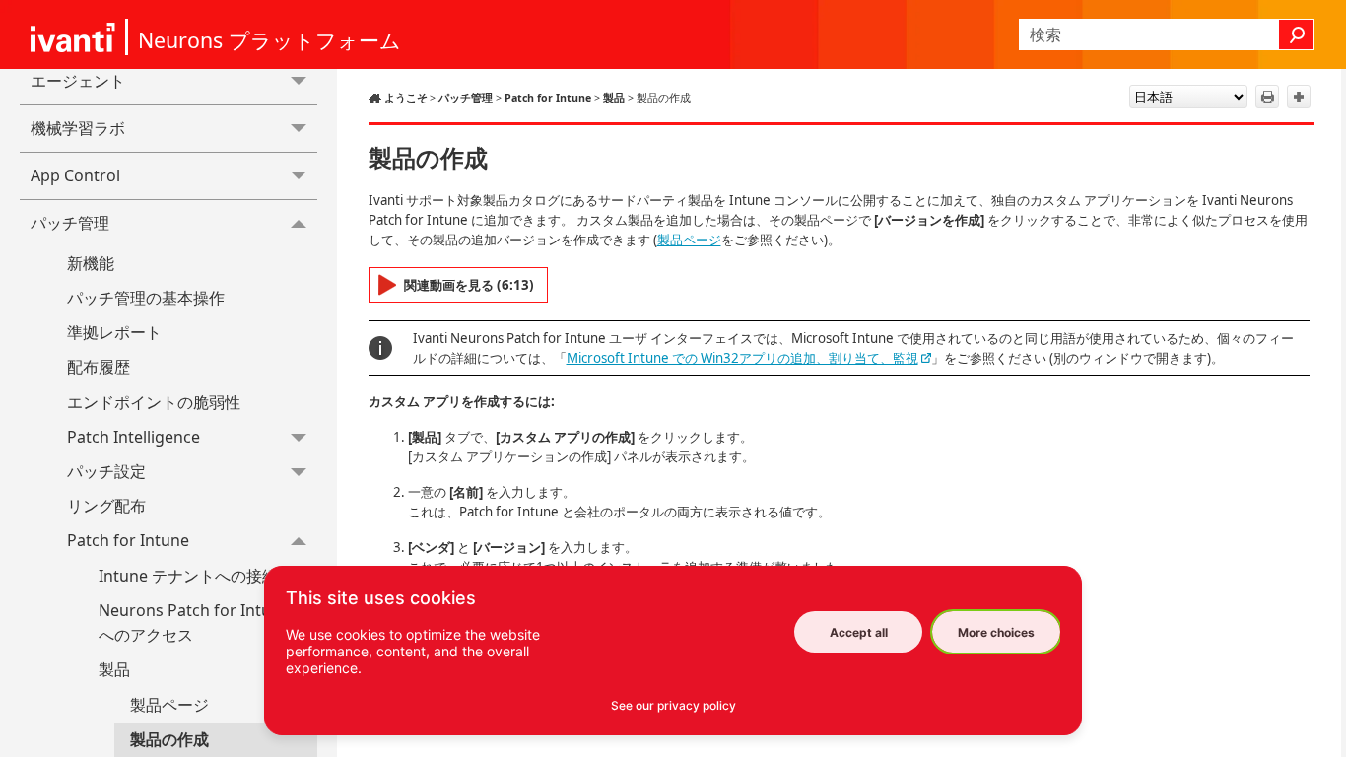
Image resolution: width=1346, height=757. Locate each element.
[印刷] (1267, 96)
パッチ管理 (70, 223)
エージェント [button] (78, 81)
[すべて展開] (1299, 96)
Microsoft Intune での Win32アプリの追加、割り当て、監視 (742, 358)
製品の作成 (169, 739)
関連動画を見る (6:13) (469, 285)
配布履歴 (98, 367)
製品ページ (169, 705)
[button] (1296, 34)
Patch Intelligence (133, 436)
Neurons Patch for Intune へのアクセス (194, 623)
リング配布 (106, 505)
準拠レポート (114, 332)
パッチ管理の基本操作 (146, 298)
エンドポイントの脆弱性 (153, 402)
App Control (75, 175)
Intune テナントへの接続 (188, 575)
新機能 (90, 263)
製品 (114, 669)
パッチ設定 (106, 471)
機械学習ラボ (78, 128)
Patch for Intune (128, 540)
